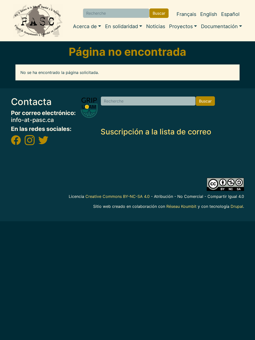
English (208, 14)
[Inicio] (38, 20)
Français (186, 14)
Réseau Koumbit (181, 206)
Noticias (155, 26)
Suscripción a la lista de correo (156, 131)
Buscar (159, 13)
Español (230, 14)
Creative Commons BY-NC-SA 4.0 (117, 196)
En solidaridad (121, 26)
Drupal (237, 206)
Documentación (219, 26)
